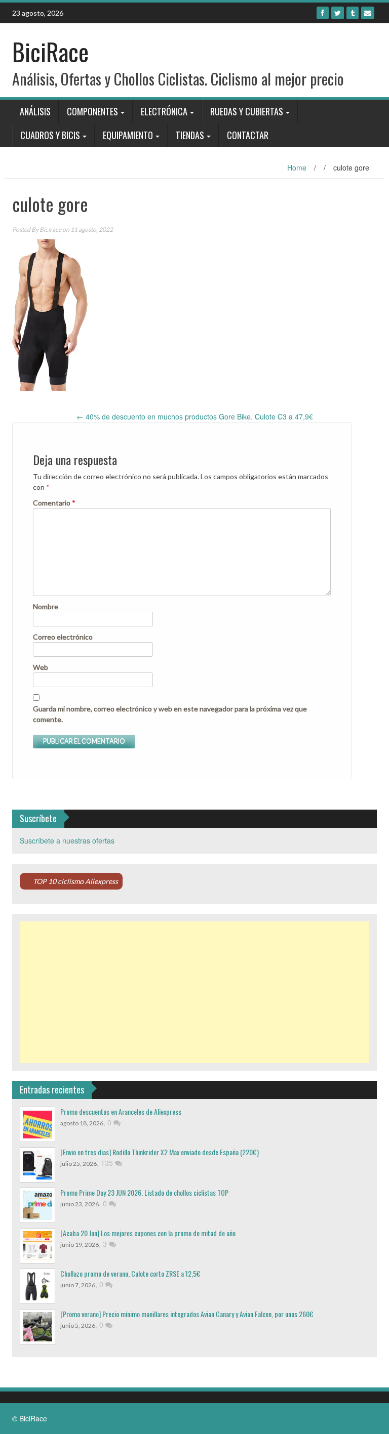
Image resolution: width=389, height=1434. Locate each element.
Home (296, 167)
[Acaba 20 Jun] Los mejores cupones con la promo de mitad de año (148, 1233)
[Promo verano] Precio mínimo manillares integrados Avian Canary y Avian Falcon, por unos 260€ (187, 1314)
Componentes (92, 111)
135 (108, 1163)
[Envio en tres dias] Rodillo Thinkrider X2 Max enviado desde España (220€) (159, 1152)
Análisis (35, 111)
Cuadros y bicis (50, 135)
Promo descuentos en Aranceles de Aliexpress (120, 1111)
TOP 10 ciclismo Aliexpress (75, 881)
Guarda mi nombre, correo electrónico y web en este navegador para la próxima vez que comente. (170, 714)
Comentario (54, 502)
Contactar (247, 135)
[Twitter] (337, 13)
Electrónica (164, 111)
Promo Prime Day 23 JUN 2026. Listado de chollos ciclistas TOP (144, 1192)
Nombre (45, 606)
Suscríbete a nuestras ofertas (67, 840)
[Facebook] (323, 13)
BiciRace (50, 51)
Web (40, 667)
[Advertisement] (194, 992)
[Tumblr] (352, 13)
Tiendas (190, 135)
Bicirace (50, 229)
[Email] (367, 13)
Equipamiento (128, 135)
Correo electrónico (63, 636)
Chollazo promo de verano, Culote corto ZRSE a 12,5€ (130, 1273)
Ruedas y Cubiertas (246, 111)
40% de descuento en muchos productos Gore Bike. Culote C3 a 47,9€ (194, 416)
